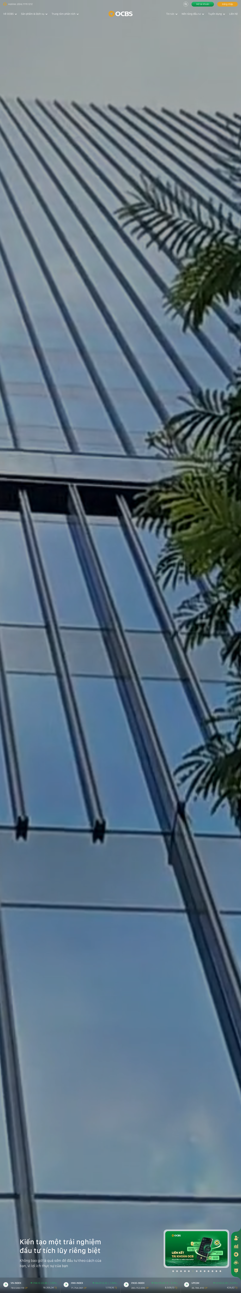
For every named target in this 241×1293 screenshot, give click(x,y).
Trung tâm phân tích (63, 13)
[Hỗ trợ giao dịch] (236, 1262)
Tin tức (170, 13)
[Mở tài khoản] (236, 1238)
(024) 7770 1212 (25, 4)
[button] (173, 1271)
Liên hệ (233, 13)
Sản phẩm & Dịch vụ (32, 13)
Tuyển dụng (215, 13)
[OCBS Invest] (236, 1254)
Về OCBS (8, 13)
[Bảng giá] (236, 1246)
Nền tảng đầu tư (191, 13)
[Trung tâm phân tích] (236, 1270)
